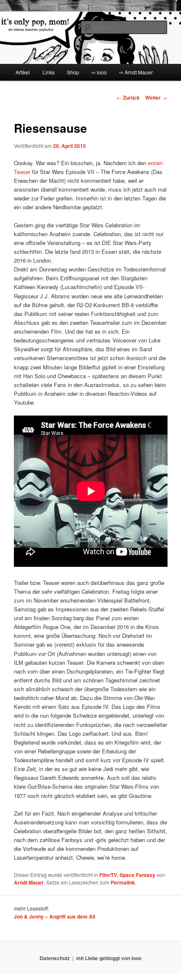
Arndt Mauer (29, 882)
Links (49, 72)
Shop (73, 72)
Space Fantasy (137, 875)
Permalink (123, 882)
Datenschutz (55, 958)
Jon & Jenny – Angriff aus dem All (54, 916)
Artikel (23, 72)
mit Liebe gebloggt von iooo (108, 958)
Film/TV (108, 875)
